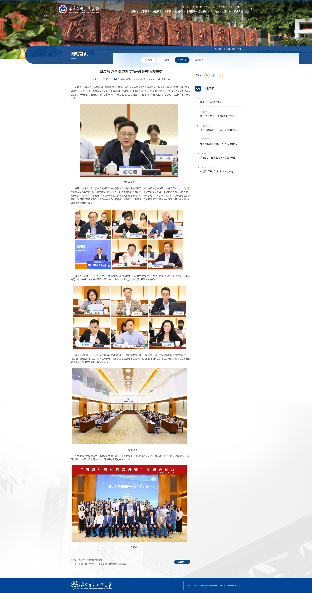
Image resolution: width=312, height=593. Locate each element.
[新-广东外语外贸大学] (78, 9)
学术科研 (231, 49)
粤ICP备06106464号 (209, 586)
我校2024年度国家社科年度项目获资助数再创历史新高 (98, 564)
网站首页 (221, 49)
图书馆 (185, 7)
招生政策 (165, 60)
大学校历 (194, 7)
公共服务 (231, 7)
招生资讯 (148, 60)
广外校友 (212, 7)
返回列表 (182, 562)
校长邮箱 (203, 7)
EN (242, 7)
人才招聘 (222, 7)
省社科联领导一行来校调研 (86, 560)
